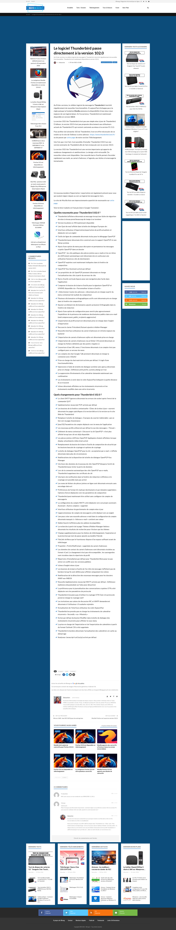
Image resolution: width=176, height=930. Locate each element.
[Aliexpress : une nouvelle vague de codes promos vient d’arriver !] (127, 899)
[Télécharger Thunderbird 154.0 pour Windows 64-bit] (64, 880)
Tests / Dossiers (81, 8)
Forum (117, 8)
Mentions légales (81, 920)
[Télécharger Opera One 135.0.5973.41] (72, 858)
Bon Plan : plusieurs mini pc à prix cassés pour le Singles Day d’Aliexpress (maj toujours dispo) (38, 185)
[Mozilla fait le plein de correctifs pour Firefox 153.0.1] (64, 736)
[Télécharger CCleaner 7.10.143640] (64, 899)
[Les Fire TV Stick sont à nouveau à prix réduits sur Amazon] (127, 880)
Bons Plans (126, 8)
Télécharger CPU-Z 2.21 (76, 887)
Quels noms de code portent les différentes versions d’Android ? (107, 879)
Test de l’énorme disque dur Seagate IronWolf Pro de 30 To (136, 173)
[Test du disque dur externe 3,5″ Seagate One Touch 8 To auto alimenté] (40, 858)
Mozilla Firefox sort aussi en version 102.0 (105, 718)
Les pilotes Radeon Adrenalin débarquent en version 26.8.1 (37, 266)
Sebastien (70, 816)
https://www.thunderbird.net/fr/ (102, 134)
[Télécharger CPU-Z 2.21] (64, 889)
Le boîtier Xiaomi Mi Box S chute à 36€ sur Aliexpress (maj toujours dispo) (38, 105)
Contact (33, 1)
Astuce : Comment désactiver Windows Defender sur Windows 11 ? (108, 899)
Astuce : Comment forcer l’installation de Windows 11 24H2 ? (108, 889)
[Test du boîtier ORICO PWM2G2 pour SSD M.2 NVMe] (32, 889)
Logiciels (115, 62)
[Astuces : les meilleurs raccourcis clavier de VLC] (104, 858)
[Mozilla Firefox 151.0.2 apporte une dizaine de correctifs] (107, 761)
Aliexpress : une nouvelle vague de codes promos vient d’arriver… (139, 898)
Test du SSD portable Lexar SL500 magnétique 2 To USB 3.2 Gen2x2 (136, 214)
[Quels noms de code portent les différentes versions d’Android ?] (96, 880)
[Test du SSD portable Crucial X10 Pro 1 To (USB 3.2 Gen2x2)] (32, 880)
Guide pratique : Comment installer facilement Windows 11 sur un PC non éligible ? (136, 129)
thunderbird (73, 671)
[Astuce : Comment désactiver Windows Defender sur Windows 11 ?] (96, 899)
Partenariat (100, 920)
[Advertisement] (88, 30)
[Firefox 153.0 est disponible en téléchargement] (85, 736)
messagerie (60, 671)
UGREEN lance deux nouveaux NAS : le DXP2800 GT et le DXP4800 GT (38, 144)
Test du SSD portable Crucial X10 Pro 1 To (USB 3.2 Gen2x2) (136, 87)
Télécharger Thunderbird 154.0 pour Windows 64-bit (76, 879)
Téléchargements (94, 8)
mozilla (66, 671)
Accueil (28, 1)
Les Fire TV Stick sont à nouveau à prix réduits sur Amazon (36, 293)
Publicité (91, 920)
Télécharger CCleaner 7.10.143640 (75, 897)
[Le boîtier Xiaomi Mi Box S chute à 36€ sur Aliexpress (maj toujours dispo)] (135, 858)
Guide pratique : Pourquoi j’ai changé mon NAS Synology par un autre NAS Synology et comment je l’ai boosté (136, 152)
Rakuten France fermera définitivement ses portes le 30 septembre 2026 (38, 62)
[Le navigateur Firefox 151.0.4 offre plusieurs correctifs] (85, 761)
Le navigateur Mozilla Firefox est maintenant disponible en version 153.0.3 (38, 83)
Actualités (70, 8)
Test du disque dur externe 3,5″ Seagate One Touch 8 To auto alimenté (136, 66)
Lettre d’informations (113, 920)
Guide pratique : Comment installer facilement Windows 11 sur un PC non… (45, 899)
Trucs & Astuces (107, 8)
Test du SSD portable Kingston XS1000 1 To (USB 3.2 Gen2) (136, 193)
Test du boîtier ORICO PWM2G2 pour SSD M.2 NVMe (136, 108)
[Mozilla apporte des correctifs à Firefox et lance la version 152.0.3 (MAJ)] (107, 736)
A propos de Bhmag (59, 920)
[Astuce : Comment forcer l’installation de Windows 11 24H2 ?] (96, 889)
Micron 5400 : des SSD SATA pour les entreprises (68, 718)
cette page (71, 137)
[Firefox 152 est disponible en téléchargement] (64, 761)
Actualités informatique (106, 62)
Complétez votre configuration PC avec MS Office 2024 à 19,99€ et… (139, 889)
